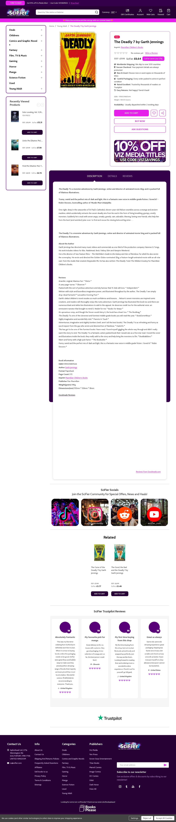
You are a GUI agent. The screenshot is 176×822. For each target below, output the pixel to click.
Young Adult (15, 88)
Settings (134, 818)
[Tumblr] (126, 786)
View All (92, 789)
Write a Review (151, 53)
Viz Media (93, 750)
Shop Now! (75, 3)
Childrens (14, 35)
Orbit (91, 780)
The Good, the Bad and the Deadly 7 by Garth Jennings (119, 570)
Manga (12, 72)
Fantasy (13, 50)
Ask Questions (140, 129)
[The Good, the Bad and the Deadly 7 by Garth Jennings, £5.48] (119, 552)
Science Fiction (17, 77)
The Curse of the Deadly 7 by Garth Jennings (98, 570)
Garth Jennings (71, 367)
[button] (140, 151)
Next (42, 105)
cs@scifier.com (16, 763)
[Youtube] (133, 786)
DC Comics (93, 776)
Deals (12, 29)
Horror (12, 66)
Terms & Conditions (43, 780)
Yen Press (26, 115)
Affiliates (38, 767)
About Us (38, 750)
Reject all (147, 818)
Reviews (127, 176)
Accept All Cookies (164, 818)
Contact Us (39, 754)
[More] (42, 30)
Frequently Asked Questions (46, 763)
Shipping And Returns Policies (47, 759)
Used (12, 83)
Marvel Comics (95, 767)
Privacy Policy (40, 776)
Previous (38, 105)
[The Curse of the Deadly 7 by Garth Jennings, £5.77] (99, 552)
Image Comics (95, 772)
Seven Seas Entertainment (100, 759)
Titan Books (94, 763)
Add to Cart (32, 132)
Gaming (13, 61)
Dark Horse (94, 784)
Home (51, 26)
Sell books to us (41, 772)
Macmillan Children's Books (76, 378)
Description (94, 176)
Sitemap (38, 784)
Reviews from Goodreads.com (148, 472)
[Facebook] (139, 786)
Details (112, 176)
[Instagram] (120, 786)
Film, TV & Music (18, 55)
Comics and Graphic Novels (23, 42)
